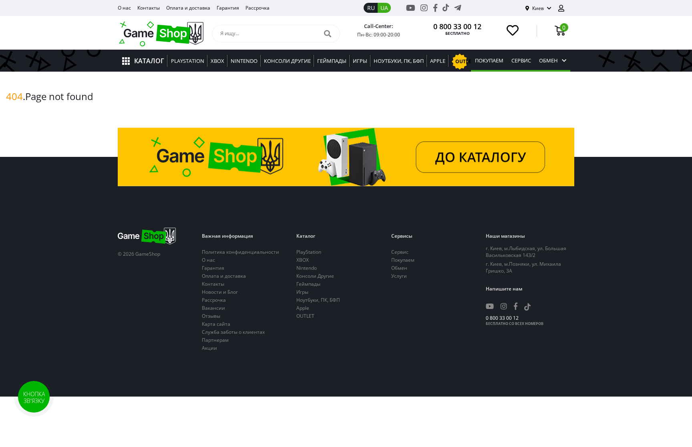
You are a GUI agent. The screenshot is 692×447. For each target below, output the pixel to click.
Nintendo (306, 268)
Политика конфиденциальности (240, 252)
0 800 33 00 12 (457, 26)
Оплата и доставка (188, 7)
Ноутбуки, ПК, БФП (318, 300)
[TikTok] (446, 9)
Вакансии (213, 308)
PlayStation (308, 252)
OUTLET (305, 316)
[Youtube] (410, 7)
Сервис (521, 60)
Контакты (148, 7)
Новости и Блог (220, 292)
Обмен (548, 60)
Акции (209, 348)
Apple (302, 308)
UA (384, 8)
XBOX (302, 260)
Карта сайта (216, 324)
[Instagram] (424, 7)
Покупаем (489, 60)
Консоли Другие (315, 276)
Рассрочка (257, 7)
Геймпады (308, 284)
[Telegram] (457, 7)
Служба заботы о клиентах (233, 332)
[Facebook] (435, 7)
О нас (124, 7)
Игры (302, 292)
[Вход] (564, 8)
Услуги (399, 276)
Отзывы (211, 316)
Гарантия (228, 7)
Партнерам (215, 340)
